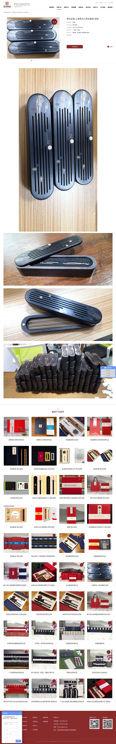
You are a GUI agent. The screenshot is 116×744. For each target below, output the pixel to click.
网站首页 (24, 717)
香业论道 (88, 7)
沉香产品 (59, 7)
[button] (31, 60)
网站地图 (45, 721)
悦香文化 (66, 7)
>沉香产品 (20, 12)
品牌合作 (81, 7)
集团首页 (51, 7)
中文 (101, 2)
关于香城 (102, 7)
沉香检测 (73, 7)
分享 (111, 47)
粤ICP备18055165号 (75, 741)
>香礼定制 (25, 12)
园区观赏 (110, 7)
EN (105, 2)
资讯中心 (95, 7)
